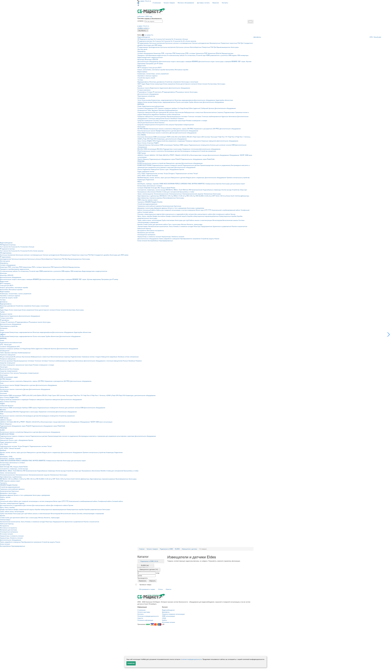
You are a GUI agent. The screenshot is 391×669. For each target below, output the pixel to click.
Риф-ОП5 (146, 139)
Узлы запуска (169, 124)
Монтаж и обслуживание (186, 3)
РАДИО (156, 143)
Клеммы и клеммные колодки (183, 226)
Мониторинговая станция (198, 155)
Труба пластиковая (168, 220)
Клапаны (161, 122)
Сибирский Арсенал (207, 108)
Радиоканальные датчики (191, 165)
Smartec (160, 202)
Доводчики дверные (160, 208)
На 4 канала (158, 39)
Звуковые (155, 110)
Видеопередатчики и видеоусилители (150, 57)
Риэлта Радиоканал (144, 169)
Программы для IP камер (154, 63)
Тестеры (140, 80)
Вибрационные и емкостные (193, 112)
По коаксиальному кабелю (176, 55)
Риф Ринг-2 (232, 137)
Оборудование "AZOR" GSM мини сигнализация (96, 422)
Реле (156, 122)
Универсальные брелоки (213, 184)
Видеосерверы (142, 72)
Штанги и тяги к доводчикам (177, 208)
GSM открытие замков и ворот (147, 200)
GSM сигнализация (168, 616)
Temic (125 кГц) (220, 196)
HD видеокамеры (143, 43)
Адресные (224, 116)
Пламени (180, 118)
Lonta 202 (174, 137)
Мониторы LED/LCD (151, 59)
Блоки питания (203, 84)
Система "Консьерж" (211, 137)
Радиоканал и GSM (166, 549)
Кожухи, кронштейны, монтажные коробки (151, 70)
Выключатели (149, 122)
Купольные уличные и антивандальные (178, 43)
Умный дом (141, 122)
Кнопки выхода (227, 190)
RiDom (139, 182)
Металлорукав (217, 220)
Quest (168, 188)
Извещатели (155, 169)
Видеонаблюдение (143, 37)
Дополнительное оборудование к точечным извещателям (103, 361)
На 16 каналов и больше (179, 39)
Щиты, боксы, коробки (144, 216)
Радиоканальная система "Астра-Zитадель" (160, 173)
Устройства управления (208, 151)
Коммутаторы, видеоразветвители (162, 100)
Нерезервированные (166, 241)
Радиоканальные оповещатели (199, 145)
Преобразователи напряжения (190, 239)
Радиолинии (150, 179)
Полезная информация (145, 620)
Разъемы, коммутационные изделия (149, 214)
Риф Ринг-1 (240, 137)
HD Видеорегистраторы (145, 39)
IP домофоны (142, 92)
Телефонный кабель (105, 501)
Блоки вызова (146, 100)
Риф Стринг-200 (198, 137)
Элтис (139, 100)
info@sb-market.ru (143, 28)
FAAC (189, 184)
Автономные (232, 116)
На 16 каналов (175, 41)
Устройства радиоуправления (147, 204)
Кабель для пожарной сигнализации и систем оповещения (176, 210)
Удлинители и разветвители (222, 226)
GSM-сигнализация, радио (9, 377)
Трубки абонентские (195, 102)
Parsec (173, 188)
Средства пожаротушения (146, 124)
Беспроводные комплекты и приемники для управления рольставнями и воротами (106, 436)
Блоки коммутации (156, 84)
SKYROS (195, 184)
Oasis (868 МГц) (164, 155)
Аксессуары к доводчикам (195, 208)
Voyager (158, 131)
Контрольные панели (148, 131)
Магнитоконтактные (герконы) (214, 112)
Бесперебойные (153, 241)
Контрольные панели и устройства (154, 163)
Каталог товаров (169, 3)
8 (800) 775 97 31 (145, 1)
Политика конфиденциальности (148, 616)
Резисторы (197, 226)
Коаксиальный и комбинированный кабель (226, 210)
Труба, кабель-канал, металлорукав (149, 220)
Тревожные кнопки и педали (91, 357)
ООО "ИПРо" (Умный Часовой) (147, 175)
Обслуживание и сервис (147, 589)
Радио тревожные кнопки (145, 171)
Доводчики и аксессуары (145, 208)
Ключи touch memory (233, 196)
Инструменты (141, 230)
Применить (142, 581)
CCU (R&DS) (141, 135)
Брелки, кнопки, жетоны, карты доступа (157, 177)
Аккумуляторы (166, 236)
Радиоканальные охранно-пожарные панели (167, 165)
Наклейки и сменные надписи (147, 76)
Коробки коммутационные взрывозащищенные (203, 216)
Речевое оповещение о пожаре (196, 120)
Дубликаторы (245, 196)
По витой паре (201, 55)
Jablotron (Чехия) (143, 155)
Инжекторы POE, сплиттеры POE (164, 53)
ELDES (139, 163)
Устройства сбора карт (239, 190)
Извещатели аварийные (151, 114)
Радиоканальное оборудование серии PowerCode (198, 159)
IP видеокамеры (142, 47)
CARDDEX (183, 184)
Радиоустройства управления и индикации (170, 141)
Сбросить (152, 581)
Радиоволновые (229, 112)
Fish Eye (240, 43)
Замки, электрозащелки (145, 194)
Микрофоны (141, 51)
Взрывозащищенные (223, 47)
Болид (186, 108)
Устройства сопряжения (173, 82)
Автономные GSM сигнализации (162, 145)
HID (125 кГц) (190, 196)
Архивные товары (145, 584)
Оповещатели (142, 110)
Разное (216, 239)
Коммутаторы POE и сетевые (185, 53)
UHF (213, 196)
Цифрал (140, 102)
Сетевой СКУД (142, 188)
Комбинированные (171, 110)
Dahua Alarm (141, 133)
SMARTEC (201, 184)
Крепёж (139, 224)
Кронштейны (170, 70)
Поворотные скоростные (229, 43)
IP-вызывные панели (182, 92)
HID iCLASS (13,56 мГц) (204, 196)
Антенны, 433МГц (106, 395)
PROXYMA (140, 161)
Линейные (173, 118)
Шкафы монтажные (159, 216)
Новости (168, 589)
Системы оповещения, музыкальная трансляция (169, 120)
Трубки (139, 86)
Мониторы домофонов (157, 82)
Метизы (183, 224)
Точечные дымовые (159, 116)
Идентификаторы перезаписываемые (150, 198)
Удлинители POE (201, 53)
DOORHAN (171, 184)
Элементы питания (177, 236)
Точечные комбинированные (211, 116)
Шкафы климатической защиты (176, 216)
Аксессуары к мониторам (189, 82)
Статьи (160, 589)
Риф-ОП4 (153, 139)
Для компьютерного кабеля (203, 214)
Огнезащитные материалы (146, 234)
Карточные (177, 206)
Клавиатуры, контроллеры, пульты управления (153, 74)
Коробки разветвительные (93, 509)
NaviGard (140, 177)
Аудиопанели (164, 88)
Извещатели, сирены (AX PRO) (183, 129)
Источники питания (6, 534)
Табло (149, 110)
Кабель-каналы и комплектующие (200, 220)
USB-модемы (232, 55)
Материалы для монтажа (145, 232)
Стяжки (145, 224)
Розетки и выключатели (239, 226)
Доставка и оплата (203, 3)
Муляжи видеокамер (94, 279)
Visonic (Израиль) (143, 159)
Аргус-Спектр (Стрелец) (145, 143)
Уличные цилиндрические (200, 43)
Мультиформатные (169, 198)
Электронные (208, 194)
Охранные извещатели (145, 112)
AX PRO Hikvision (143, 129)
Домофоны (257, 37)
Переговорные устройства (146, 96)
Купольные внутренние (157, 43)
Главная (141, 549)
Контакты (225, 3)
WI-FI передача (142, 67)
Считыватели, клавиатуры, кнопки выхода (151, 190)
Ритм (139, 131)
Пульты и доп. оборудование (169, 169)
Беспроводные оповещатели (190, 151)
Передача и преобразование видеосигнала (151, 55)
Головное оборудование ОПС (147, 108)
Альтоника (140, 137)
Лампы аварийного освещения (169, 239)
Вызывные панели (143, 88)
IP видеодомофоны (168, 92)
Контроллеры (212, 84)
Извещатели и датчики (169, 131)
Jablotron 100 (153, 155)
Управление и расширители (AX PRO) (206, 129)
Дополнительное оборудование (148, 61)
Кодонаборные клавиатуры (212, 190)
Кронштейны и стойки (187, 192)
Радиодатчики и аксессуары (172, 149)
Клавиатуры (141, 179)
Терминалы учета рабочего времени (149, 206)
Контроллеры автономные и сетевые (149, 186)
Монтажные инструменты (155, 230)
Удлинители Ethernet (214, 53)
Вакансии (216, 3)
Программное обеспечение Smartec (149, 192)
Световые (161, 110)
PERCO (177, 184)
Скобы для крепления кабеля (158, 224)
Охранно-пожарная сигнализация (173, 614)
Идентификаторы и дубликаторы (148, 196)
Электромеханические (161, 194)
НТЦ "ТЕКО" (141, 173)
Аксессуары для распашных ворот (233, 184)
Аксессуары (235, 47)
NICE (165, 184)
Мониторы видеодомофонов (184, 100)
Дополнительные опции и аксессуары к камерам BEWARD (178, 61)
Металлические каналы (230, 220)
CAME (161, 184)
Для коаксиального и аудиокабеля (173, 214)
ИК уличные (171, 112)
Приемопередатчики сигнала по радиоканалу (215, 165)
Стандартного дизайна (101, 255)
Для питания (190, 214)
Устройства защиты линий (146, 78)
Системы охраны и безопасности (149, 18)
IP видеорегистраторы (144, 41)
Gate (149, 188)
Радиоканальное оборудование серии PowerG (165, 159)
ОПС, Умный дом (375, 37)
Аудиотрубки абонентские (224, 100)
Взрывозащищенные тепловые (177, 116)
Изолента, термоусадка (194, 224)
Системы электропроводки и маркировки (90, 513)
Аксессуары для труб (182, 220)
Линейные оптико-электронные (169, 114)
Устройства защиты (207, 239)
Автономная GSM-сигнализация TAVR (157, 137)
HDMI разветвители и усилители (217, 55)
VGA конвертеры (242, 55)
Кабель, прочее (5, 497)
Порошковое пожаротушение (184, 124)
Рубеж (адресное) (194, 108)
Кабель (139, 210)
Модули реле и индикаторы (195, 177)
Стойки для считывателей (170, 192)
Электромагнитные (175, 194)
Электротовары (142, 226)
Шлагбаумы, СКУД (6, 456)
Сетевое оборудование (145, 53)
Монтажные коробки (181, 70)
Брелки (181, 169)
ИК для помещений (159, 112)
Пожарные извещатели (145, 116)
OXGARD (148, 202)
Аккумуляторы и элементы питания (149, 236)
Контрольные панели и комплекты (160, 129)
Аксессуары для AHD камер (152, 45)
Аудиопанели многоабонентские (153, 106)
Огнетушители (160, 124)
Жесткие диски (142, 49)
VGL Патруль (161, 188)
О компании (157, 3)
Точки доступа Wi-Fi (154, 67)
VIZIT (139, 84)
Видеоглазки (141, 65)
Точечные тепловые (194, 116)
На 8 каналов (166, 39)
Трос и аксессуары (174, 224)
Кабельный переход (144, 228)
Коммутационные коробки (228, 216)
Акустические (179, 112)
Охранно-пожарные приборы (167, 108)
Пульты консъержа (182, 102)
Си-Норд (180, 108)
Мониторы (140, 59)
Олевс (139, 106)
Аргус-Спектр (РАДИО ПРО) (146, 141)
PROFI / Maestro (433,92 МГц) (180, 155)
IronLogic (154, 188)
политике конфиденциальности (191, 659)
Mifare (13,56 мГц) (180, 196)
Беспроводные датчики (172, 151)
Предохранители (206, 226)
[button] (388, 334)
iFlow (139, 151)
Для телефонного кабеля (221, 214)
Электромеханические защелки (192, 194)
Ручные (167, 118)
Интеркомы (141, 98)
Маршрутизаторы (227, 53)
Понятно (131, 663)
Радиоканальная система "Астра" (187, 173)
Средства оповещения (145, 120)
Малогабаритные (196, 47)
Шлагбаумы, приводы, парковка (148, 184)
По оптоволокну (190, 55)
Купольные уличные (183, 47)
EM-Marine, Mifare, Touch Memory (177, 190)
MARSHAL (140, 104)
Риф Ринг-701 (223, 137)
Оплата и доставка (143, 612)
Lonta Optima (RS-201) (185, 137)
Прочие (232, 214)
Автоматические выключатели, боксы (160, 226)
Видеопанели (154, 88)
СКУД (164, 618)
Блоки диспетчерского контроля (186, 84)
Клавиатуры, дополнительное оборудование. (172, 139)
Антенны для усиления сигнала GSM (222, 145)
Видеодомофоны (143, 82)
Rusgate (154, 202)
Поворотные (206, 47)
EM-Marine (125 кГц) (166, 196)
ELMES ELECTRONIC (144, 165)
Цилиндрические (154, 47)
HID (190, 190)
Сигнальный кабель (149, 210)
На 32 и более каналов (188, 41)
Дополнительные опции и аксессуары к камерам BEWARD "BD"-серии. (222, 61)
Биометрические (197, 190)
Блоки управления (169, 84)
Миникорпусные (215, 43)
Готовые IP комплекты (154, 92)
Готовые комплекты (143, 90)
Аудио (143, 84)
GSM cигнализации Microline (153, 149)
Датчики (172, 133)
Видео (148, 84)
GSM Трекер (141, 153)
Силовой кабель (147, 212)
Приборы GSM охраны (180, 145)
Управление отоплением (190, 149)
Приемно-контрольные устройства (238, 177)
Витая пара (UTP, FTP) (203, 210)
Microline (140, 149)
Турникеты (140, 202)
